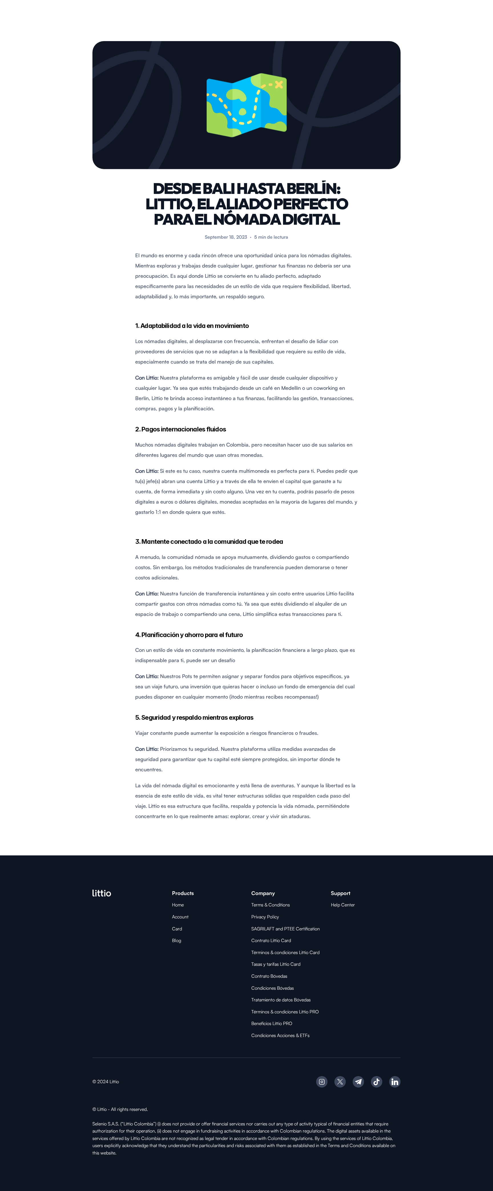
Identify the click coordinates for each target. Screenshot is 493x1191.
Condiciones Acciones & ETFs (280, 1035)
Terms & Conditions (270, 905)
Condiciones (264, 988)
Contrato (260, 976)
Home (178, 905)
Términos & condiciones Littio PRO (285, 1012)
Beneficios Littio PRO (271, 1023)
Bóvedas (278, 976)
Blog (176, 940)
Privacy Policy (265, 917)
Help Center (343, 905)
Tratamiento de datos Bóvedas (281, 1000)
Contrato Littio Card (271, 940)
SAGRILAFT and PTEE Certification (285, 929)
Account (180, 917)
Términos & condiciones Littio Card (285, 952)
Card (177, 929)
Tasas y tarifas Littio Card (275, 964)
